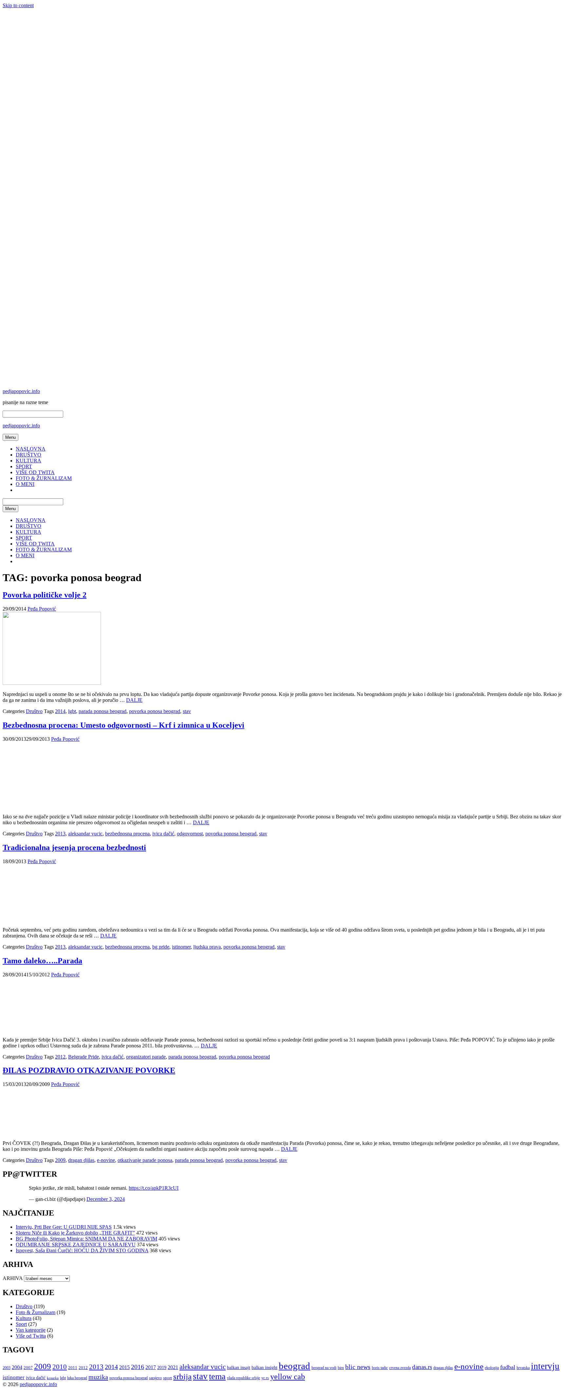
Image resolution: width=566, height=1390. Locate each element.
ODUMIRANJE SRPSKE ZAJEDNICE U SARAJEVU (76, 1244)
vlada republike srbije (243, 1378)
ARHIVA (13, 1278)
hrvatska (523, 1367)
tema (217, 1376)
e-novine (106, 1160)
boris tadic (380, 1367)
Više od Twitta (31, 1336)
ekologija (492, 1367)
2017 (150, 1367)
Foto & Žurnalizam (35, 1312)
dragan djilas (81, 1160)
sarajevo (155, 1378)
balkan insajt (238, 1367)
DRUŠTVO (28, 454)
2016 (137, 1366)
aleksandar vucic (85, 833)
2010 (59, 1367)
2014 (60, 711)
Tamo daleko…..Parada (42, 960)
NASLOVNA (31, 449)
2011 (72, 1367)
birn (341, 1367)
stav (187, 711)
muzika (98, 1377)
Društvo (34, 711)
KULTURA (28, 460)
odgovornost (190, 833)
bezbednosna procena (127, 833)
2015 (124, 1367)
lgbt (72, 711)
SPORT (24, 466)
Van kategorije (31, 1330)
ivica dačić (163, 833)
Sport (21, 1324)
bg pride (160, 947)
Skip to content (18, 5)
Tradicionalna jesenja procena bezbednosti (74, 847)
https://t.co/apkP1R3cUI (154, 1188)
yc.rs (265, 1378)
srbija (182, 1376)
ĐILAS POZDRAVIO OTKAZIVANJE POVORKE (89, 1070)
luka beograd (77, 1378)
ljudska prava (207, 947)
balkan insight (264, 1367)
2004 (17, 1367)
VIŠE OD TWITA (35, 472)
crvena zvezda (400, 1367)
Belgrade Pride (83, 1057)
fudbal (507, 1367)
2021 (173, 1367)
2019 (161, 1367)
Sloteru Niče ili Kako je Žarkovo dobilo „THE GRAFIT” (75, 1233)
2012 (60, 1057)
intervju (545, 1366)
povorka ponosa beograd (154, 711)
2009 (60, 1160)
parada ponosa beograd (102, 711)
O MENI (25, 484)
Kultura (23, 1318)
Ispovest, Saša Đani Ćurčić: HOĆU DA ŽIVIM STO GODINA (82, 1250)
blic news (357, 1366)
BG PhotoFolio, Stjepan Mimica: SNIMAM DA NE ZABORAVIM (86, 1238)
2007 (28, 1367)
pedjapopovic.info (21, 391)
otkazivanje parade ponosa (145, 1160)
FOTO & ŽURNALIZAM (44, 478)
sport (167, 1377)
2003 (6, 1367)
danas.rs (422, 1366)
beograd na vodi (323, 1367)
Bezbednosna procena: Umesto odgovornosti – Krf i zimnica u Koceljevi (123, 725)
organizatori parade (146, 1057)
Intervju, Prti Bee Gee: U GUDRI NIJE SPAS (64, 1227)
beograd (294, 1366)
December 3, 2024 (105, 1199)
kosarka (53, 1378)
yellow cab (287, 1376)
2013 (60, 833)
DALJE (134, 700)
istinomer (181, 947)
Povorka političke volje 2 (44, 595)
